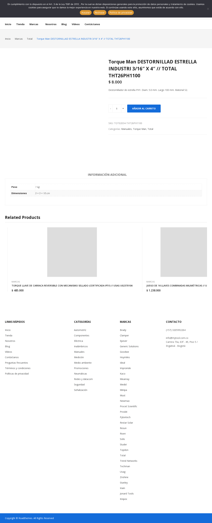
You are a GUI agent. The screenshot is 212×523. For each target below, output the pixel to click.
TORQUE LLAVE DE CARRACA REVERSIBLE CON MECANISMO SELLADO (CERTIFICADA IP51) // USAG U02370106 (72, 285)
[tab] (107, 175)
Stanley (124, 482)
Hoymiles (125, 357)
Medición (79, 357)
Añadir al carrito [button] (132, 288)
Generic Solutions (129, 346)
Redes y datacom (83, 379)
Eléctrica (78, 340)
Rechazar (100, 12)
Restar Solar (126, 422)
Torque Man (139, 129)
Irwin (122, 488)
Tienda (8, 335)
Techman (125, 466)
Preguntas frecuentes (16, 362)
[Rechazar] (208, 8)
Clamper (124, 335)
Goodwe (124, 351)
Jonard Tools (127, 493)
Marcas (16, 281)
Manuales (126, 129)
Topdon (124, 449)
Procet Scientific (128, 406)
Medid (123, 384)
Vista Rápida (132, 230)
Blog (7, 346)
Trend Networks (128, 460)
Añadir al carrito (144, 108)
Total (150, 129)
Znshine (124, 477)
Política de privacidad (121, 12)
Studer (123, 444)
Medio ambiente (83, 362)
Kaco (122, 373)
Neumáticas (80, 373)
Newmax (125, 400)
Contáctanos (12, 357)
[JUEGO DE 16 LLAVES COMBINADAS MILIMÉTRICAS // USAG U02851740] (185, 252)
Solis (122, 439)
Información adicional (107, 175)
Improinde (125, 368)
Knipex (123, 499)
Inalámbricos (81, 346)
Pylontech (125, 417)
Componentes (81, 335)
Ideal (122, 362)
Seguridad (79, 384)
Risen (123, 433)
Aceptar (85, 12)
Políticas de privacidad (17, 373)
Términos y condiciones (17, 368)
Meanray (124, 379)
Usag (122, 471)
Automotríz (80, 330)
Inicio (8, 330)
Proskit (123, 411)
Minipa (123, 390)
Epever (123, 340)
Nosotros (10, 340)
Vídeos (8, 351)
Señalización (80, 390)
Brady (123, 330)
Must (122, 395)
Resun (123, 428)
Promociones (81, 368)
